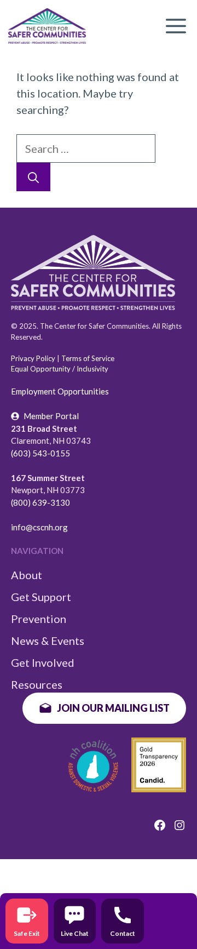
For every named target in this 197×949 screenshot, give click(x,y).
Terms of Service (87, 358)
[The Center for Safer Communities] (47, 26)
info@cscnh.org (39, 527)
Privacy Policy (33, 358)
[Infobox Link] (26, 921)
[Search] (33, 177)
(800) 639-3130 (40, 502)
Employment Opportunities (60, 391)
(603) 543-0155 (40, 453)
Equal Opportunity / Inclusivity (59, 368)
